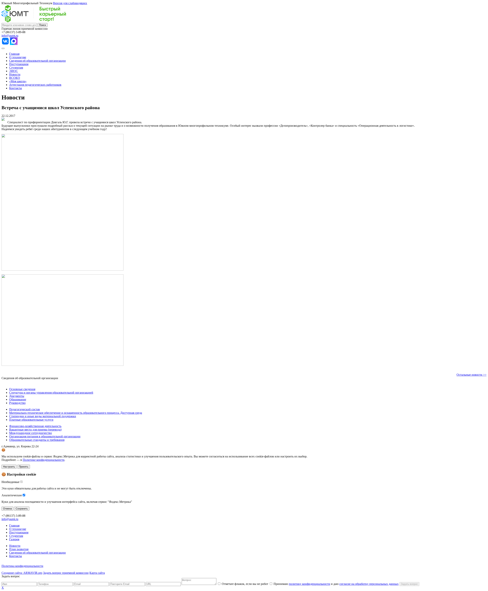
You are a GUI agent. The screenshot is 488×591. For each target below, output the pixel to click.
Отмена (7, 508)
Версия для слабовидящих (70, 3)
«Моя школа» (17, 81)
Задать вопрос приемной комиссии (66, 572)
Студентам (16, 67)
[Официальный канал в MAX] (14, 44)
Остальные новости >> (471, 374)
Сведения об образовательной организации (37, 60)
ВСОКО (14, 77)
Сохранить (22, 508)
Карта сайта (97, 572)
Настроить (9, 466)
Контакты (15, 88)
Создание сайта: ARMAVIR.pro (22, 572)
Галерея (14, 539)
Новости (14, 74)
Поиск (42, 25)
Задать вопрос (409, 584)
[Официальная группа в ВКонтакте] (5, 44)
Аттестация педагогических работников (35, 84)
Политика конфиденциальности (22, 566)
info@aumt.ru (10, 35)
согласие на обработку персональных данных (369, 583)
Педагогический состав (24, 409)
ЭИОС (13, 71)
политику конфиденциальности (309, 583)
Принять (23, 466)
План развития (18, 549)
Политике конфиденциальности (43, 459)
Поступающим (18, 64)
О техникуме (17, 57)
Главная (14, 53)
